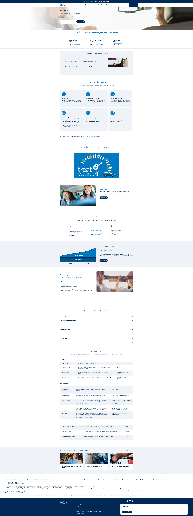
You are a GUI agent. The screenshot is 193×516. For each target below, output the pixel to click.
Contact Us (97, 502)
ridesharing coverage (87, 417)
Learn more (103, 197)
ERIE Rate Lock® (114, 255)
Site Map (100, 511)
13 (124, 193)
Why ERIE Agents (101, 4)
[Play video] (96, 165)
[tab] (88, 54)
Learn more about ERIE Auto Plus (117, 123)
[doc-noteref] (108, 310)
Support (96, 500)
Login (125, 4)
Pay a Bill (77, 506)
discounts (64, 286)
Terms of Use (95, 511)
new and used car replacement (82, 403)
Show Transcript (77, 180)
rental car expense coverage (88, 391)
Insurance (82, 4)
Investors (96, 504)
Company (108, 4)
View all (126, 450)
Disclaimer (82, 511)
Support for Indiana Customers (88, 1)
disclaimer (62, 293)
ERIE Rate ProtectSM (123, 255)
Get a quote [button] (80, 21)
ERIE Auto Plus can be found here (93, 136)
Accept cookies (126, 511)
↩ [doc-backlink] (169, 479)
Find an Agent (133, 4)
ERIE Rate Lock (92, 363)
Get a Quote (78, 500)
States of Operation (89, 511)
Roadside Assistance (79, 504)
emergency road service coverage (96, 396)
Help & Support (93, 4)
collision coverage (87, 389)
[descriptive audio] (82, 180)
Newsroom (97, 506)
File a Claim (78, 502)
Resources (87, 4)
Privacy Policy (78, 511)
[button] (96, 316)
